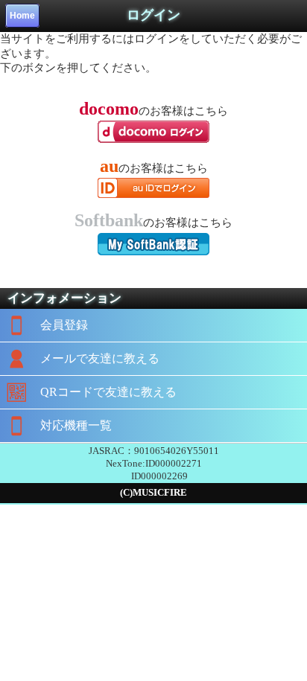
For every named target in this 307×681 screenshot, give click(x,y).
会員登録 (64, 325)
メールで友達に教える (99, 358)
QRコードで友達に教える (108, 392)
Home (22, 15)
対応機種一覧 (76, 425)
